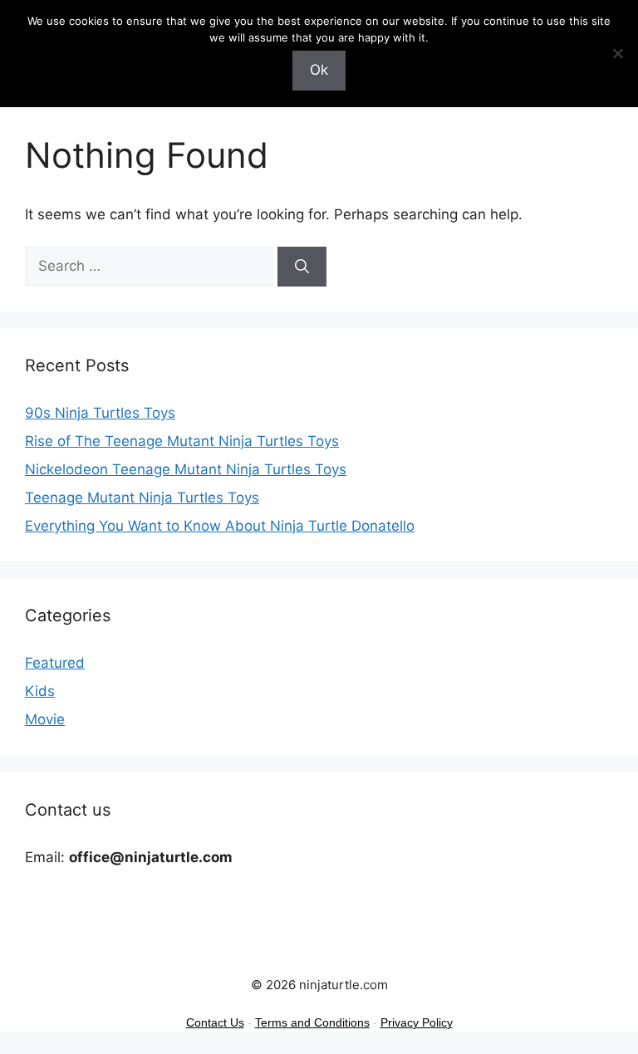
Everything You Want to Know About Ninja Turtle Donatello (220, 525)
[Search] (301, 267)
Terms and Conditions (312, 1022)
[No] (617, 53)
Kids (40, 691)
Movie (45, 719)
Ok (319, 69)
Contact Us (215, 1022)
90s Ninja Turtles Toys (100, 412)
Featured (55, 662)
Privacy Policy (416, 1022)
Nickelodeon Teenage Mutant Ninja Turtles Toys (185, 469)
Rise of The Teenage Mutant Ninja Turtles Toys (182, 441)
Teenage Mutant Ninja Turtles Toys (142, 497)
